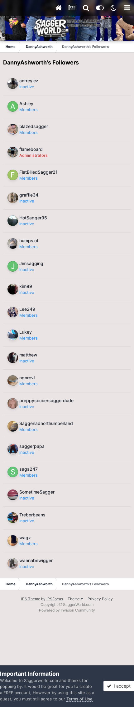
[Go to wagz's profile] (12, 540)
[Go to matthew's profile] (12, 357)
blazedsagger (33, 126)
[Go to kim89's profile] (12, 289)
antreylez (28, 80)
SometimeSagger (37, 491)
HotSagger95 (33, 217)
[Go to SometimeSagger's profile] (12, 494)
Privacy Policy (100, 599)
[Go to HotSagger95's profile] (12, 220)
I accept (121, 686)
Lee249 (27, 309)
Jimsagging (31, 263)
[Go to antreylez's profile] (12, 83)
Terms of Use (79, 698)
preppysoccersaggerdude (46, 400)
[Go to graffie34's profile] (12, 197)
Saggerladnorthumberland (46, 423)
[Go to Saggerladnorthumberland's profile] (12, 426)
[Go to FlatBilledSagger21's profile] (12, 175)
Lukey (25, 332)
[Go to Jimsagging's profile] (12, 266)
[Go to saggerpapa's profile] (12, 449)
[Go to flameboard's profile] (12, 152)
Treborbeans (32, 514)
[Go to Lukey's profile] (12, 335)
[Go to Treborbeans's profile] (12, 517)
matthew (28, 354)
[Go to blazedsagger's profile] (12, 129)
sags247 (28, 469)
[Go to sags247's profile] (12, 472)
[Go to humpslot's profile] (12, 243)
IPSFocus (54, 599)
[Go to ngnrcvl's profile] (12, 380)
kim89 (25, 286)
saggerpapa (32, 446)
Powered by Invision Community (67, 610)
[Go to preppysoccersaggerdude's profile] (12, 403)
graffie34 (28, 194)
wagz (25, 537)
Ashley (26, 103)
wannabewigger (36, 560)
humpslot (28, 240)
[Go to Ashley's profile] (12, 106)
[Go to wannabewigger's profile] (12, 563)
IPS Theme (30, 599)
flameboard (31, 149)
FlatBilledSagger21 (38, 172)
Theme (74, 599)
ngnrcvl (27, 377)
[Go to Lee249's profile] (12, 312)
